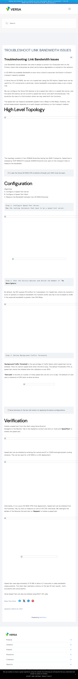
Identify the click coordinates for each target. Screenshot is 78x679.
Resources (10, 654)
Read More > (51, 2)
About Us (9, 664)
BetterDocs (42, 617)
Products (9, 640)
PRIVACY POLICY (47, 676)
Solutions (9, 645)
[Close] (75, 2)
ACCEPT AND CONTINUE (33, 676)
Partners (9, 649)
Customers (10, 659)
